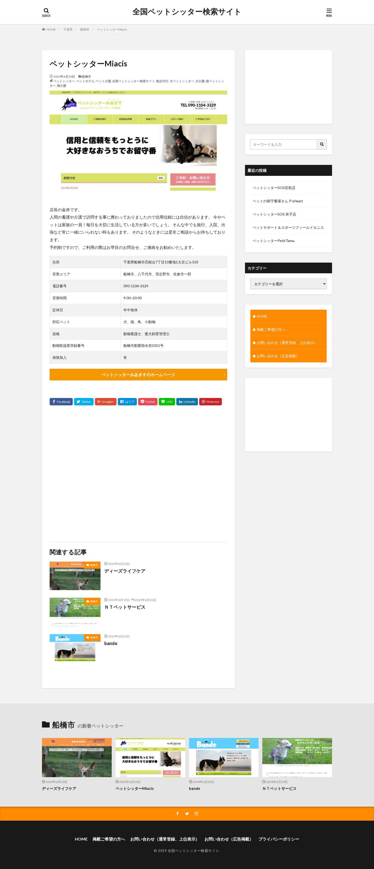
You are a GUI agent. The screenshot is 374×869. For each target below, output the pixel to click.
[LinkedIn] (187, 401)
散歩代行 (162, 81)
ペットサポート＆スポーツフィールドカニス (288, 227)
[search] (322, 144)
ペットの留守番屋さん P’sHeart (278, 201)
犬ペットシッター (182, 81)
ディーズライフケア (125, 571)
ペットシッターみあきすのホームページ (138, 374)
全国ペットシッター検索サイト (187, 11)
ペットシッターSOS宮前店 (274, 188)
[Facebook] (61, 401)
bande (110, 643)
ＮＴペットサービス (125, 607)
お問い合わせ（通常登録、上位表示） (287, 342)
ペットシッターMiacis (112, 29)
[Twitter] (84, 401)
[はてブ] (127, 401)
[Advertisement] (138, 473)
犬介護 (200, 81)
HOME (51, 29)
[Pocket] (147, 401)
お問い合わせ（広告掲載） (278, 356)
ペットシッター (64, 81)
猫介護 (61, 86)
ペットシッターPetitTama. (274, 240)
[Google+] (106, 401)
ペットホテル (85, 81)
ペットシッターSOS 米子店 (274, 214)
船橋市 (84, 29)
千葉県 (68, 29)
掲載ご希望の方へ (271, 329)
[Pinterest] (210, 401)
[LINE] (167, 401)
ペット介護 (103, 81)
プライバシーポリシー (278, 838)
